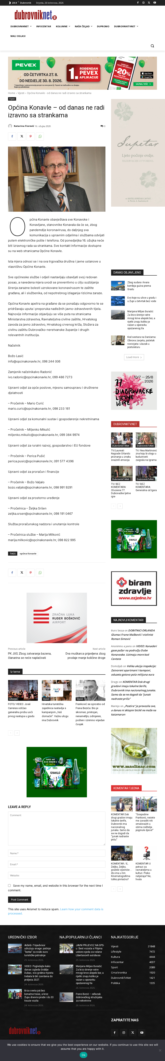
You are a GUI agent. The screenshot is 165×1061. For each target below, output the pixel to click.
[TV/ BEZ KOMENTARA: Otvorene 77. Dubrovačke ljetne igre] (122, 473)
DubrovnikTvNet (120, 445)
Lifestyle (13, 699)
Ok (83, 1055)
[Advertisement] (138, 232)
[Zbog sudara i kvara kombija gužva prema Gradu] (118, 285)
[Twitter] (149, 3)
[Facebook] (138, 3)
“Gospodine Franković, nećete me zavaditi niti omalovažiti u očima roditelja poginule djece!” (145, 822)
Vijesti (21, 93)
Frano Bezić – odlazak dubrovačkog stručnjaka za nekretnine (89, 997)
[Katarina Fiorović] (10, 126)
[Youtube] (154, 3)
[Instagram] (143, 3)
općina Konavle (28, 553)
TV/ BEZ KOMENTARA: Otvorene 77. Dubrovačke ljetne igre (121, 490)
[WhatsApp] (40, 136)
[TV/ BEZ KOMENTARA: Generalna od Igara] (146, 473)
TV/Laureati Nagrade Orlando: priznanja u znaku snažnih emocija (121, 455)
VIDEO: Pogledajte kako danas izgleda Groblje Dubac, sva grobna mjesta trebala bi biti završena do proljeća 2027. (38, 973)
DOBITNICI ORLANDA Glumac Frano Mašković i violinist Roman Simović (133, 635)
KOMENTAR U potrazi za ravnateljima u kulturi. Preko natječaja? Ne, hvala (144, 871)
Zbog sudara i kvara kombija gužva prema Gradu (139, 286)
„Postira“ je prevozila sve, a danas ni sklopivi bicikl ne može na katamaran (133, 710)
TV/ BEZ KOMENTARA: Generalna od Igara (146, 487)
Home (11, 93)
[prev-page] (10, 733)
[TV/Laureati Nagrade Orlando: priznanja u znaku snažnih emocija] (122, 440)
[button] (152, 46)
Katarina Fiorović (24, 125)
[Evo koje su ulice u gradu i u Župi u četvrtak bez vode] (118, 301)
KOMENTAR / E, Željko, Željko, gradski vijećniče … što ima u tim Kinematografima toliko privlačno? (121, 871)
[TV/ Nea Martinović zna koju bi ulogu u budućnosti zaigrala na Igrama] (146, 440)
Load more (132, 357)
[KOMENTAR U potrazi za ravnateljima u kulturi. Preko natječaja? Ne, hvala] (146, 853)
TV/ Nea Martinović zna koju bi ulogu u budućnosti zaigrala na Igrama (146, 455)
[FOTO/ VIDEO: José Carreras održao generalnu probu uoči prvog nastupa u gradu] (23, 690)
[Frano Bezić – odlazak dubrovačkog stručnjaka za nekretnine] (66, 997)
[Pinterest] (31, 136)
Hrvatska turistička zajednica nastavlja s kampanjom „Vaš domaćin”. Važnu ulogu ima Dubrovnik (55, 712)
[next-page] (17, 733)
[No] (160, 1050)
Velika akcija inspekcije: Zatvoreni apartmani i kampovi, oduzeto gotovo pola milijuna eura (133, 670)
